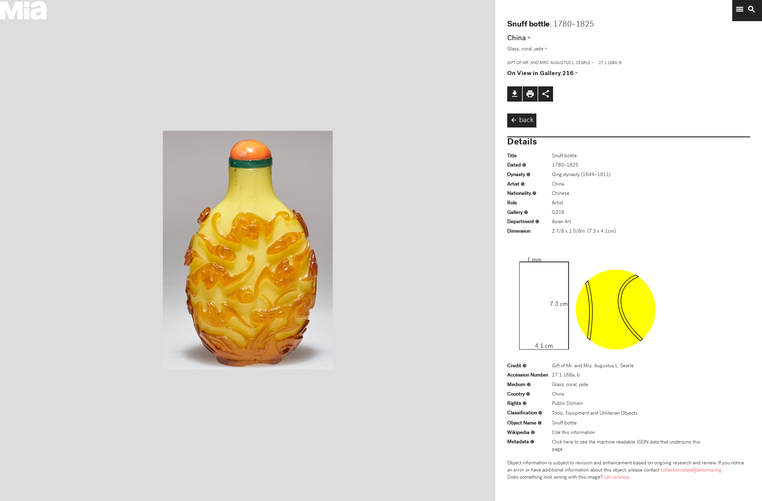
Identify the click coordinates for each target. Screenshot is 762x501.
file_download (514, 93)
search (751, 9)
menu (739, 9)
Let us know (617, 477)
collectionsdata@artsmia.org (691, 470)
